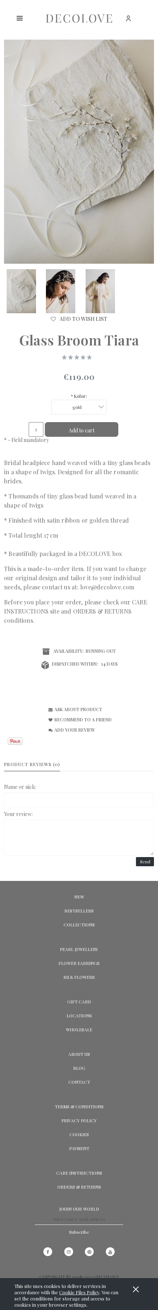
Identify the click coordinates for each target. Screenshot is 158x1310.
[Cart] (148, 22)
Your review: (18, 813)
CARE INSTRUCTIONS (79, 1173)
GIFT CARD (79, 1002)
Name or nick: (20, 786)
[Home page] (79, 18)
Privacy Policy (79, 1120)
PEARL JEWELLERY (79, 949)
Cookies (79, 1134)
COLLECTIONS (79, 924)
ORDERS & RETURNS (102, 611)
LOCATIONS (79, 1015)
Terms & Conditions (79, 1106)
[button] (74, 709)
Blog (79, 1068)
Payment (79, 1148)
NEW (79, 897)
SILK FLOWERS (79, 977)
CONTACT (79, 1082)
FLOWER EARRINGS (79, 963)
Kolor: (79, 396)
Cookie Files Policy (79, 1292)
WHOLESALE (79, 1029)
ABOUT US (79, 1054)
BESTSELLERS (79, 911)
